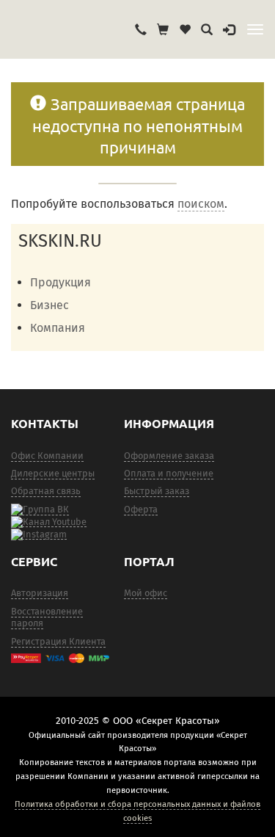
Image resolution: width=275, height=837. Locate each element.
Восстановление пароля (47, 617)
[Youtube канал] (49, 521)
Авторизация (39, 592)
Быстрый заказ (156, 490)
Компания (57, 328)
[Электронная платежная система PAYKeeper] (60, 658)
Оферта (141, 509)
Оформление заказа (169, 455)
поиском (200, 204)
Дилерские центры (53, 473)
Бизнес (49, 305)
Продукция (60, 282)
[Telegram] (39, 534)
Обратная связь (46, 490)
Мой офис (145, 592)
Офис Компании (47, 455)
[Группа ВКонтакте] (40, 509)
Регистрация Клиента (58, 641)
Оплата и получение (168, 473)
